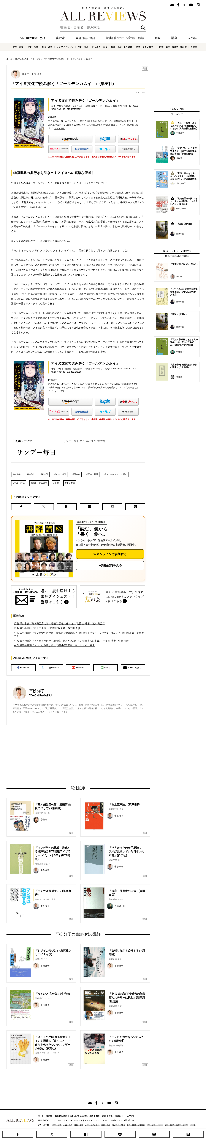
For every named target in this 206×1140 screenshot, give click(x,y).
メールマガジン (135, 667)
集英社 (31, 474)
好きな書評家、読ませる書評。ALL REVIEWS (103, 14)
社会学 (45, 474)
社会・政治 (47, 47)
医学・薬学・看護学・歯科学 (173, 47)
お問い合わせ (128, 1120)
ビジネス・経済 (99, 47)
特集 (111, 1116)
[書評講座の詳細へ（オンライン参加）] (43, 549)
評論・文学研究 (39, 483)
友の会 (192, 38)
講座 (174, 38)
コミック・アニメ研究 (116, 474)
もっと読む (59, 128)
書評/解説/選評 (85, 38)
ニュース (59, 1120)
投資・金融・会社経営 (121, 47)
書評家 (60, 38)
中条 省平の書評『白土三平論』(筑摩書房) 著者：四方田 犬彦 (47, 628)
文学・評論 (18, 47)
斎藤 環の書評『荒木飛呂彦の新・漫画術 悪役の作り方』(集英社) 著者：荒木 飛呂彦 (59, 623)
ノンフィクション (65, 47)
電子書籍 (70, 483)
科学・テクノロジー (145, 47)
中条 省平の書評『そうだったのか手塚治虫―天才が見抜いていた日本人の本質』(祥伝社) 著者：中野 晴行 (71, 640)
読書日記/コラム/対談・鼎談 (125, 38)
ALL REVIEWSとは (32, 38)
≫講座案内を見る (110, 565)
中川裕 (17, 474)
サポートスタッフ (92, 1120)
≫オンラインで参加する (110, 554)
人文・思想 (32, 47)
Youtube (80, 667)
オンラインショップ (74, 1120)
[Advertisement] (49, 755)
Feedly (107, 667)
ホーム (9, 59)
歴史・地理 (83, 47)
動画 (158, 38)
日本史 (77, 474)
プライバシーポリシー (111, 1120)
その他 (194, 47)
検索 (143, 27)
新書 (57, 483)
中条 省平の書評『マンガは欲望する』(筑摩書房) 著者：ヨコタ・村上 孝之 (54, 645)
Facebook (24, 667)
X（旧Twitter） (52, 667)
